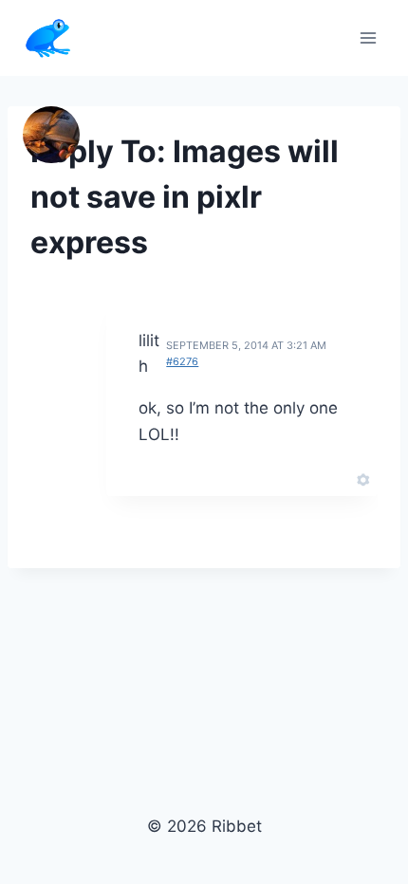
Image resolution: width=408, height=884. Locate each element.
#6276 (182, 361)
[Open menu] (367, 37)
